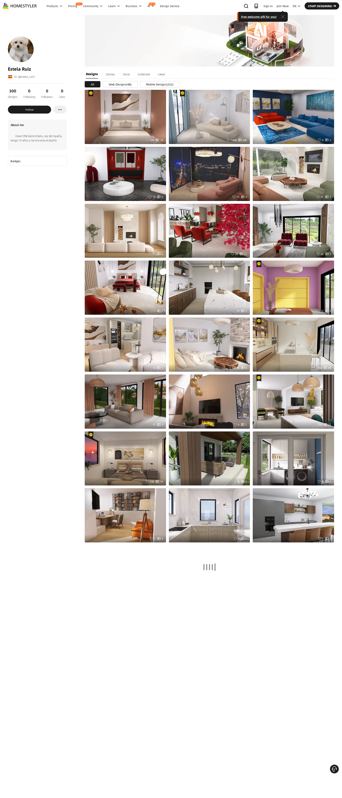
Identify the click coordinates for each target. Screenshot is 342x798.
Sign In (268, 6)
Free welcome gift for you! (259, 17)
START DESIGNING (320, 6)
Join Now (283, 6)
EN (294, 6)
